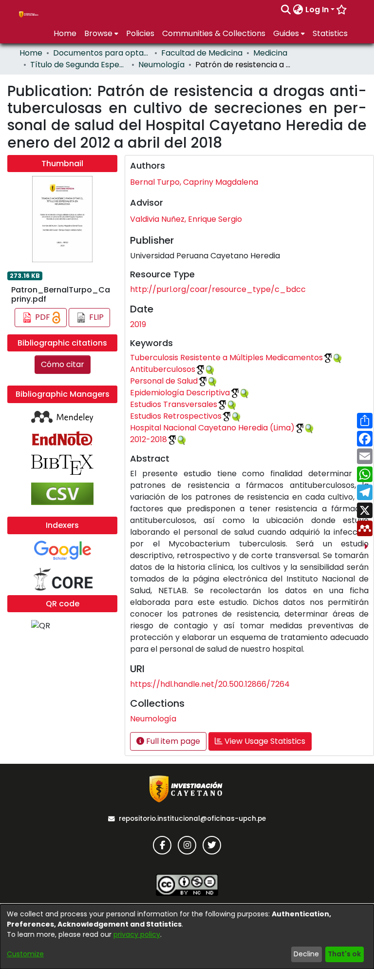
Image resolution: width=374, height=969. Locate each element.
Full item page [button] (172, 741)
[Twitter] (212, 845)
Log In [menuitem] (317, 9)
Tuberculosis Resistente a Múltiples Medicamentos (226, 357)
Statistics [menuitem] (330, 33)
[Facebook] (162, 845)
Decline (306, 954)
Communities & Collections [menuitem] (213, 33)
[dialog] (187, 936)
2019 (138, 324)
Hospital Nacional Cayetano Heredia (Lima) (212, 427)
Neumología (161, 64)
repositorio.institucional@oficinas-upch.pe (192, 818)
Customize (25, 954)
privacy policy (136, 934)
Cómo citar (62, 364)
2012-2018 (148, 439)
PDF (42, 317)
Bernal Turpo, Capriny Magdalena (194, 182)
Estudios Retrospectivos (176, 416)
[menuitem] (298, 10)
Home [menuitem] (65, 33)
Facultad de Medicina (202, 52)
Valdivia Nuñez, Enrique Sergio (186, 219)
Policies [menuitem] (140, 33)
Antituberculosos (162, 369)
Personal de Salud (164, 381)
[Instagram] (187, 845)
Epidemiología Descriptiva (180, 392)
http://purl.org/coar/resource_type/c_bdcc (218, 289)
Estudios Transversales (173, 404)
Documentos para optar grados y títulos (101, 52)
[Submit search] (286, 10)
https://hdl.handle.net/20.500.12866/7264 (210, 684)
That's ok (344, 954)
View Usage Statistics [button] (264, 741)
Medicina (270, 52)
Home (30, 52)
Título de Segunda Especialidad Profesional (79, 64)
